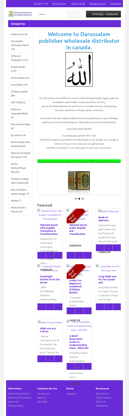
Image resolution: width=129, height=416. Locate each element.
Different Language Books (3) (19, 113)
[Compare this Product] (58, 255)
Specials (71, 393)
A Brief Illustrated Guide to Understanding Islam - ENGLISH (79, 342)
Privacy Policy (15, 405)
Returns (41, 397)
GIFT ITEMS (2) (18, 102)
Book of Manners (103, 219)
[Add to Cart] (41, 255)
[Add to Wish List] (50, 255)
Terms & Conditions (19, 393)
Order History (103, 397)
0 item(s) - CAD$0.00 (104, 14)
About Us (13, 401)
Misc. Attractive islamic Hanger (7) (20, 191)
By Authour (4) (18, 135)
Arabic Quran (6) (19, 34)
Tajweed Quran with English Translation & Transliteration (49, 229)
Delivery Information (20, 397)
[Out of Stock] (71, 255)
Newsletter (102, 405)
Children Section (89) (19, 93)
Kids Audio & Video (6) (20, 126)
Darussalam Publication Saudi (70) (19, 45)
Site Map (42, 401)
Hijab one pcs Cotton (48, 330)
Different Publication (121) (19, 58)
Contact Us (43, 393)
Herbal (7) (16, 200)
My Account (102, 393)
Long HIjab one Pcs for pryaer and (107, 279)
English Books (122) (18, 68)
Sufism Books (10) (20, 77)
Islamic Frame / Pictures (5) (18, 209)
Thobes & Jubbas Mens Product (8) (20, 180)
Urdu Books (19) (19, 84)
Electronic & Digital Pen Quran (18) (20, 155)
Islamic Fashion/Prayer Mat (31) (18, 167)
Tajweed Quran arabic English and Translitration (78, 229)
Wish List (101, 401)
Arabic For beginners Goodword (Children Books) (75, 286)
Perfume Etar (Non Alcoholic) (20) (20, 144)
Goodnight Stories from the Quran (50, 279)
